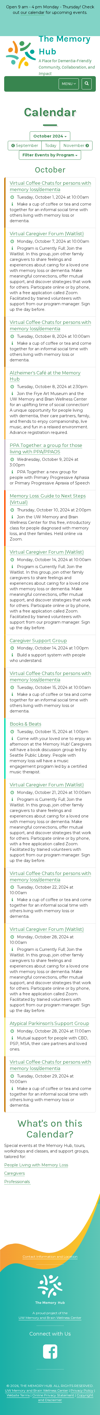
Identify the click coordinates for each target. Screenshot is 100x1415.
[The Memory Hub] (50, 1289)
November (74, 145)
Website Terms (18, 1395)
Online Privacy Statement (53, 1395)
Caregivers (14, 1173)
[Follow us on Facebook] (50, 1351)
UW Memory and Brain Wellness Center (50, 1318)
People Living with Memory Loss (36, 1165)
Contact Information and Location (50, 1256)
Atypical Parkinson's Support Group (49, 1023)
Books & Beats (25, 724)
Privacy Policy (82, 1390)
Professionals (17, 1181)
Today (50, 145)
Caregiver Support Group (38, 640)
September (26, 145)
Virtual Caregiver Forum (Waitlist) (47, 233)
